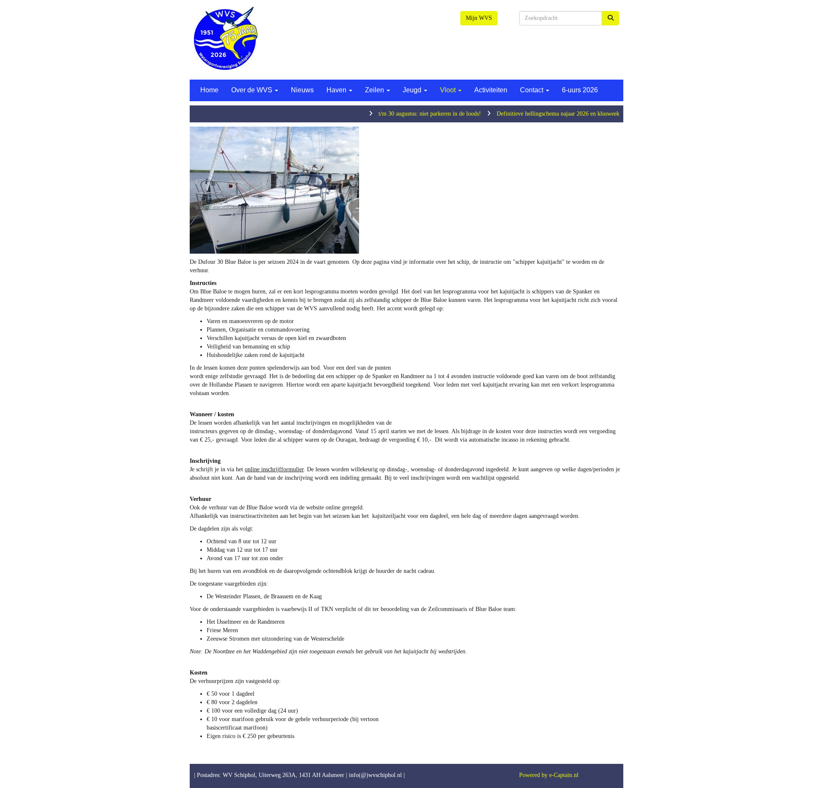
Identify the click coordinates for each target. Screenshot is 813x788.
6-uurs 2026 (580, 90)
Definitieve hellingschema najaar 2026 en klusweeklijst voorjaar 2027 (559, 114)
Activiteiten (490, 90)
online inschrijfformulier (274, 469)
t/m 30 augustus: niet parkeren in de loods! (409, 114)
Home (209, 90)
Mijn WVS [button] (479, 18)
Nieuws (302, 90)
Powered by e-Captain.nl (548, 775)
